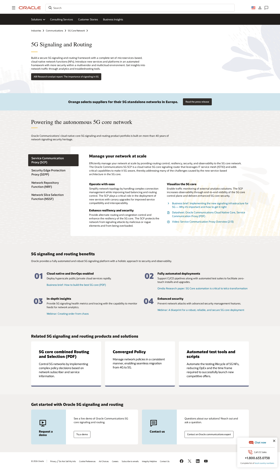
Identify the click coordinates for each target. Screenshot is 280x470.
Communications (54, 30)
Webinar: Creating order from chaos (68, 313)
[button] (14, 8)
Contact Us (164, 461)
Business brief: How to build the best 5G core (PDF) (76, 284)
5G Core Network (76, 30)
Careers (115, 461)
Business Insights (113, 19)
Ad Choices (104, 461)
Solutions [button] (36, 19)
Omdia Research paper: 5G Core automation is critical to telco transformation (203, 288)
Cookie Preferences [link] (87, 461)
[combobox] (140, 8)
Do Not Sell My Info (67, 461)
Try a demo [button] (82, 434)
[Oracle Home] (29, 8)
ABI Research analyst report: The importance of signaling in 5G (66, 76)
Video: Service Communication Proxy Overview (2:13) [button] (202, 221)
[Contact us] (266, 8)
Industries (36, 30)
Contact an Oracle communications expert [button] (209, 434)
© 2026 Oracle (37, 461)
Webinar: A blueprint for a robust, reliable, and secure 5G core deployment (201, 310)
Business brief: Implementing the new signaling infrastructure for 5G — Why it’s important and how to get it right (210, 205)
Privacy (53, 461)
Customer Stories (88, 19)
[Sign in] (260, 8)
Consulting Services (61, 19)
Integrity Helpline (149, 461)
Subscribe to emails (130, 461)
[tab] (53, 160)
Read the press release (197, 101)
